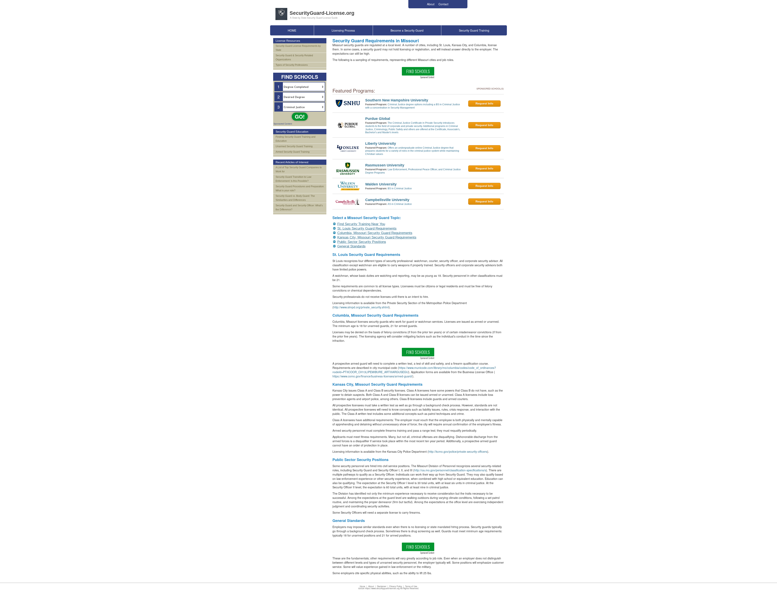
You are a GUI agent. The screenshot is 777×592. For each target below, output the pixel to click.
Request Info (484, 103)
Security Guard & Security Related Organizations (294, 57)
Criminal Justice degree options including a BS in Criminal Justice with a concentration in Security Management (412, 106)
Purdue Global (377, 119)
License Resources (288, 40)
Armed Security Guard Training (293, 151)
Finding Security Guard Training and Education (295, 138)
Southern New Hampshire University (396, 100)
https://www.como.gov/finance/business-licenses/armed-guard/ (372, 376)
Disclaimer (381, 586)
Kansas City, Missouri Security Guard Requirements (376, 237)
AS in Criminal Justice (400, 204)
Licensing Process (343, 30)
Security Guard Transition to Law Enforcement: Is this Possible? (293, 179)
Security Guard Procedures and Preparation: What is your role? (300, 188)
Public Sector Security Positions (361, 242)
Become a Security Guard (407, 30)
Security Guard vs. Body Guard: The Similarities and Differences (295, 198)
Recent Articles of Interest (292, 162)
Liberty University (380, 144)
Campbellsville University (387, 200)
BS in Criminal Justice (400, 188)
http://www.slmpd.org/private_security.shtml (361, 307)
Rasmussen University (384, 165)
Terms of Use (411, 586)
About (371, 586)
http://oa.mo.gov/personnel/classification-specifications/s (450, 470)
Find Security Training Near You (361, 224)
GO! (300, 116)
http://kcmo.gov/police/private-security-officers (458, 451)
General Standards (351, 246)
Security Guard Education (292, 131)
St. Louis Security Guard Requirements (367, 228)
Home (362, 586)
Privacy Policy (395, 586)
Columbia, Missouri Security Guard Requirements (374, 233)
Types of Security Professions (292, 65)
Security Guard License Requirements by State (298, 48)
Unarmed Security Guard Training (294, 146)
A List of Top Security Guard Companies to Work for (299, 169)
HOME (292, 30)
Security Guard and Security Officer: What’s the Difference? (299, 207)
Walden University (381, 184)
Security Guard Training (474, 30)
